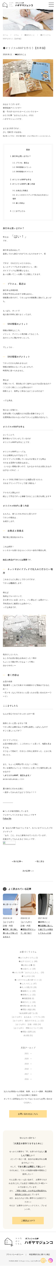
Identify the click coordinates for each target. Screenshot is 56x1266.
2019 (27, 1064)
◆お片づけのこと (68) (28, 961)
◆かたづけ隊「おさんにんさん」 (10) (28, 972)
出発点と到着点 (22, 190)
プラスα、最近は (22, 163)
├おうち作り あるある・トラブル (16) (28, 1017)
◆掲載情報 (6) (28, 998)
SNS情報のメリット (24, 167)
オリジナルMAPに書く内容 (23, 184)
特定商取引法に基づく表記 (39, 1254)
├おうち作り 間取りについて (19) (28, 1028)
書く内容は (20, 203)
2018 (27, 1069)
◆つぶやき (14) (28, 976)
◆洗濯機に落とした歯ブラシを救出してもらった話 (45, 929)
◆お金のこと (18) (28, 969)
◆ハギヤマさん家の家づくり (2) (28, 980)
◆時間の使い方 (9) (28, 1006)
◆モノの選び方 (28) (28, 987)
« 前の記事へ (17, 861)
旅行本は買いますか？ (21, 156)
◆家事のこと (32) (28, 995)
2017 (27, 1074)
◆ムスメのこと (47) (28, 984)
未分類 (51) (28, 1035)
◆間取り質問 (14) (28, 1032)
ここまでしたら (18, 211)
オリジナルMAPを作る (21, 179)
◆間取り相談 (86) (28, 1009)
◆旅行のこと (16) (28, 1002)
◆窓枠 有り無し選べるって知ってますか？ (10, 933)
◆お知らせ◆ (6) (28, 965)
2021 (27, 1053)
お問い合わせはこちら (28, 1114)
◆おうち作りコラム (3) (28, 958)
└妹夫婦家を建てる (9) (28, 1013)
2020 (27, 1059)
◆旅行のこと (20, 54)
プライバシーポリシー (14, 1254)
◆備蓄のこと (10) (28, 991)
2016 (27, 1079)
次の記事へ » (28, 871)
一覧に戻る (39, 861)
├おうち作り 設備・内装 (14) (28, 1024)
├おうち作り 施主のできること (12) (28, 1021)
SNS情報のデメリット (24, 171)
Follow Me (7, 818)
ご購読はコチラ (28, 1220)
